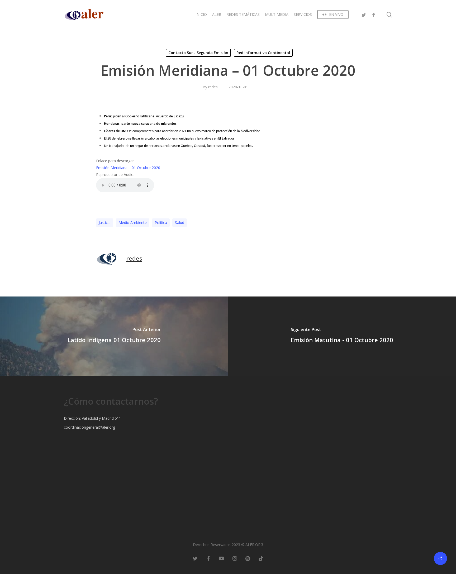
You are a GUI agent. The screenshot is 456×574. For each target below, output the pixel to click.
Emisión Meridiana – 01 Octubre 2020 (128, 167)
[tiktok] (261, 558)
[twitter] (364, 14)
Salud (179, 222)
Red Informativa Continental (263, 52)
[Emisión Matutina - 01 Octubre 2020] (342, 336)
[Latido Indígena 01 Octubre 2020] (114, 336)
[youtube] (221, 558)
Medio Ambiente (132, 222)
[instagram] (235, 558)
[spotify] (248, 558)
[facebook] (373, 14)
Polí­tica (161, 222)
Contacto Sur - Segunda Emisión (198, 52)
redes (213, 86)
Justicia (105, 222)
